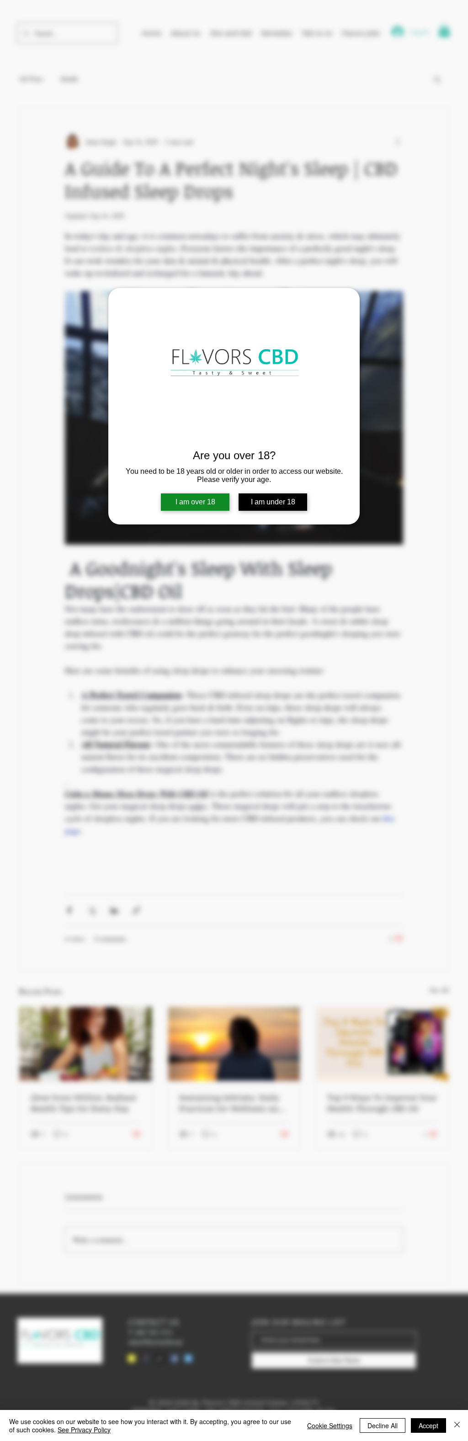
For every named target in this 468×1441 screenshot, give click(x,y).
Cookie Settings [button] (329, 1425)
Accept (428, 1425)
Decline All (382, 1425)
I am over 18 (195, 502)
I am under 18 (273, 502)
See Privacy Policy (84, 1429)
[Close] (457, 1425)
